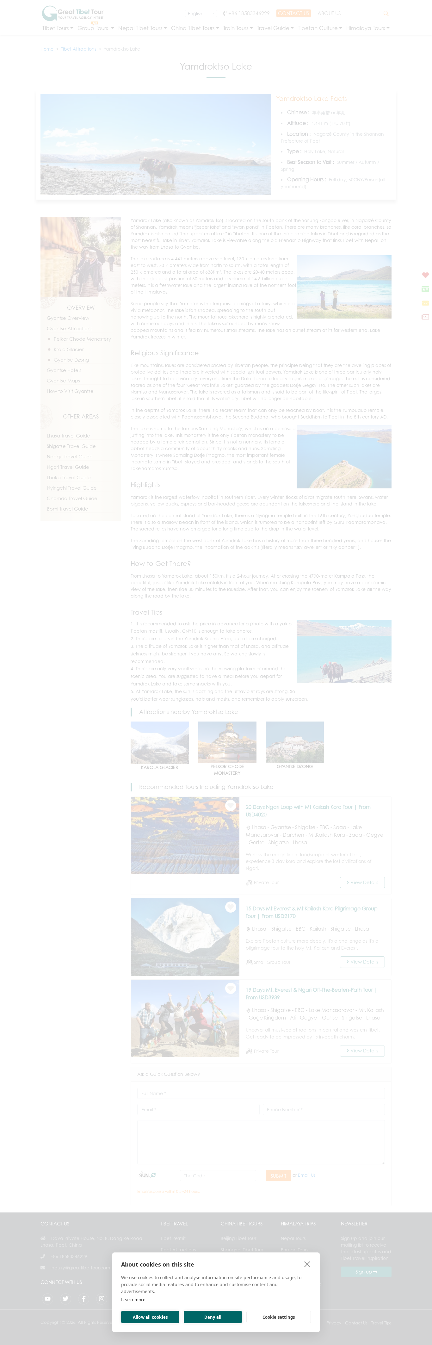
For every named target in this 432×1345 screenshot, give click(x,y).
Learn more (133, 1300)
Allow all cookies (150, 1317)
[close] (307, 1264)
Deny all (213, 1317)
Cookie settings (278, 1317)
